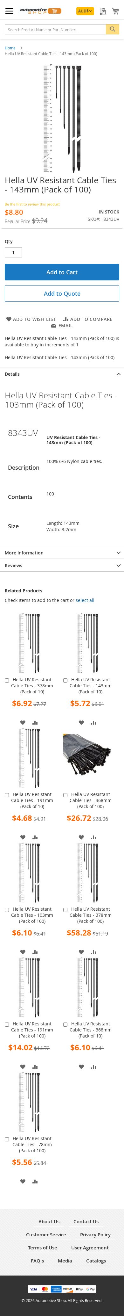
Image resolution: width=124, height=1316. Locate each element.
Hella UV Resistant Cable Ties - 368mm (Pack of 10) (91, 1030)
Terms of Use (42, 1247)
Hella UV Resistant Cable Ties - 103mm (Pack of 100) (32, 915)
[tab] (62, 373)
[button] (85, 11)
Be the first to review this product (32, 204)
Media (65, 1260)
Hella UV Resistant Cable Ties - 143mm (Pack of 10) (91, 685)
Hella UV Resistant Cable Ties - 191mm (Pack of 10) (32, 800)
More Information (24, 553)
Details (12, 374)
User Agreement (90, 1247)
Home (11, 47)
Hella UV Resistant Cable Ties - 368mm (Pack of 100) (91, 800)
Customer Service (46, 1234)
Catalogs (96, 1260)
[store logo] (40, 11)
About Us (48, 1221)
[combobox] (62, 29)
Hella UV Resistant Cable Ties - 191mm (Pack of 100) (32, 1030)
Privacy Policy (95, 1234)
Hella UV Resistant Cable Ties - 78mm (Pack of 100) (32, 1144)
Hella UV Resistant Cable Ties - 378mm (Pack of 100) (91, 915)
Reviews (13, 565)
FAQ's (37, 1260)
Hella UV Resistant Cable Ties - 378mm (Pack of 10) (32, 685)
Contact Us (86, 1221)
